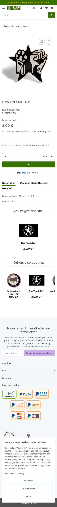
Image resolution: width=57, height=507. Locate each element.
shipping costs (44, 131)
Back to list (8, 26)
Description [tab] (8, 183)
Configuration (28, 488)
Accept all (28, 480)
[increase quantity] (52, 156)
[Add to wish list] (49, 42)
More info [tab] (7, 188)
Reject (28, 496)
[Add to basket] (4, 34)
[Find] (51, 15)
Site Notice (10, 473)
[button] (41, 8)
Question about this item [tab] (34, 183)
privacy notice (13, 343)
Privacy (20, 473)
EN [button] (33, 7)
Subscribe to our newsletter (39, 353)
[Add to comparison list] (42, 42)
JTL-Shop (33, 503)
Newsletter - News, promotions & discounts (28, 2)
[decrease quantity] (5, 156)
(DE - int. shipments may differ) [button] (37, 145)
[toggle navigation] (3, 6)
